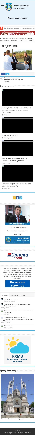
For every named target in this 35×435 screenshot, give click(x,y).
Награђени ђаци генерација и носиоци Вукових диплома (14, 159)
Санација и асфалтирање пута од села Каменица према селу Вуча (16, 39)
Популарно (14, 295)
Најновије (5, 295)
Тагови (23, 295)
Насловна (4, 38)
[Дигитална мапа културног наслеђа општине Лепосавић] (17, 33)
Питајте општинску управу (17, 227)
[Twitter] (20, 197)
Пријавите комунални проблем (17, 231)
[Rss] (14, 197)
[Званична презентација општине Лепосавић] (17, 7)
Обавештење (8, 326)
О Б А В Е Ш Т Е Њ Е (10, 135)
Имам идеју (17, 234)
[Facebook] (17, 197)
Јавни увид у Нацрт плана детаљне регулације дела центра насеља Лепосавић (16, 110)
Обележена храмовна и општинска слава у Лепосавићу (16, 184)
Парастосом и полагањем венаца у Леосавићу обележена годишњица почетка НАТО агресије (17, 319)
